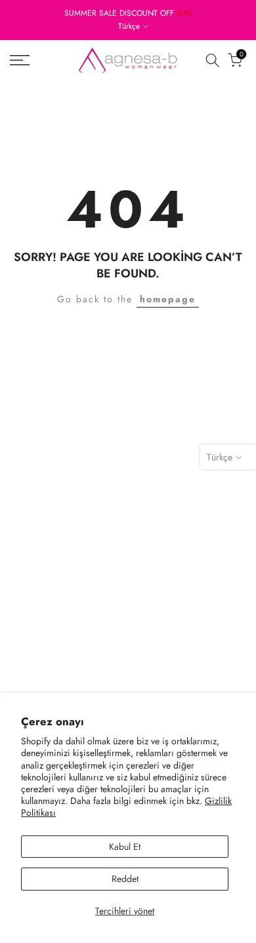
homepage (168, 299)
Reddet (125, 878)
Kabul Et (124, 846)
